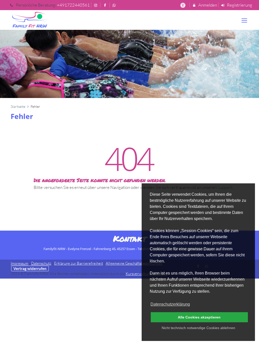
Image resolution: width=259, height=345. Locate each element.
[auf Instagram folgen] (96, 5)
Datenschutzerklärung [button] (170, 304)
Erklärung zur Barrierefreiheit (78, 263)
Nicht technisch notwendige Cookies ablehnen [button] (198, 328)
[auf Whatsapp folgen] (115, 5)
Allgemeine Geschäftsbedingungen (134, 263)
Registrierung (239, 5)
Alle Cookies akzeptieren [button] (199, 317)
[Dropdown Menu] (244, 20)
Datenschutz (41, 263)
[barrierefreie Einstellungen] (183, 5)
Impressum (19, 263)
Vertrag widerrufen (30, 268)
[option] (129, 64)
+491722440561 (73, 5)
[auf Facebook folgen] (105, 5)
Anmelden (207, 5)
